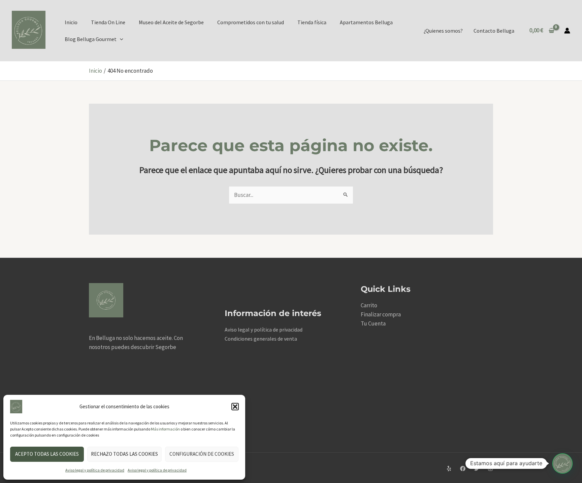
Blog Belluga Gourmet (91, 39)
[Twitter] (476, 468)
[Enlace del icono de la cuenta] (567, 31)
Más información (165, 429)
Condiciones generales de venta (261, 338)
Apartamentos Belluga (366, 22)
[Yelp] (449, 468)
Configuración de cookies (201, 454)
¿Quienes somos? (443, 30)
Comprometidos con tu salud (250, 22)
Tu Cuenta (373, 323)
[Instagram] (490, 468)
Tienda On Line (108, 22)
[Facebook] (462, 468)
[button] (235, 406)
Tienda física (311, 22)
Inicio (71, 22)
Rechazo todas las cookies (124, 454)
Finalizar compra (381, 314)
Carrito (369, 305)
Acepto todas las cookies (47, 454)
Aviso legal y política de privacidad (94, 470)
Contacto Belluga (494, 30)
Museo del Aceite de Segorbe (171, 22)
